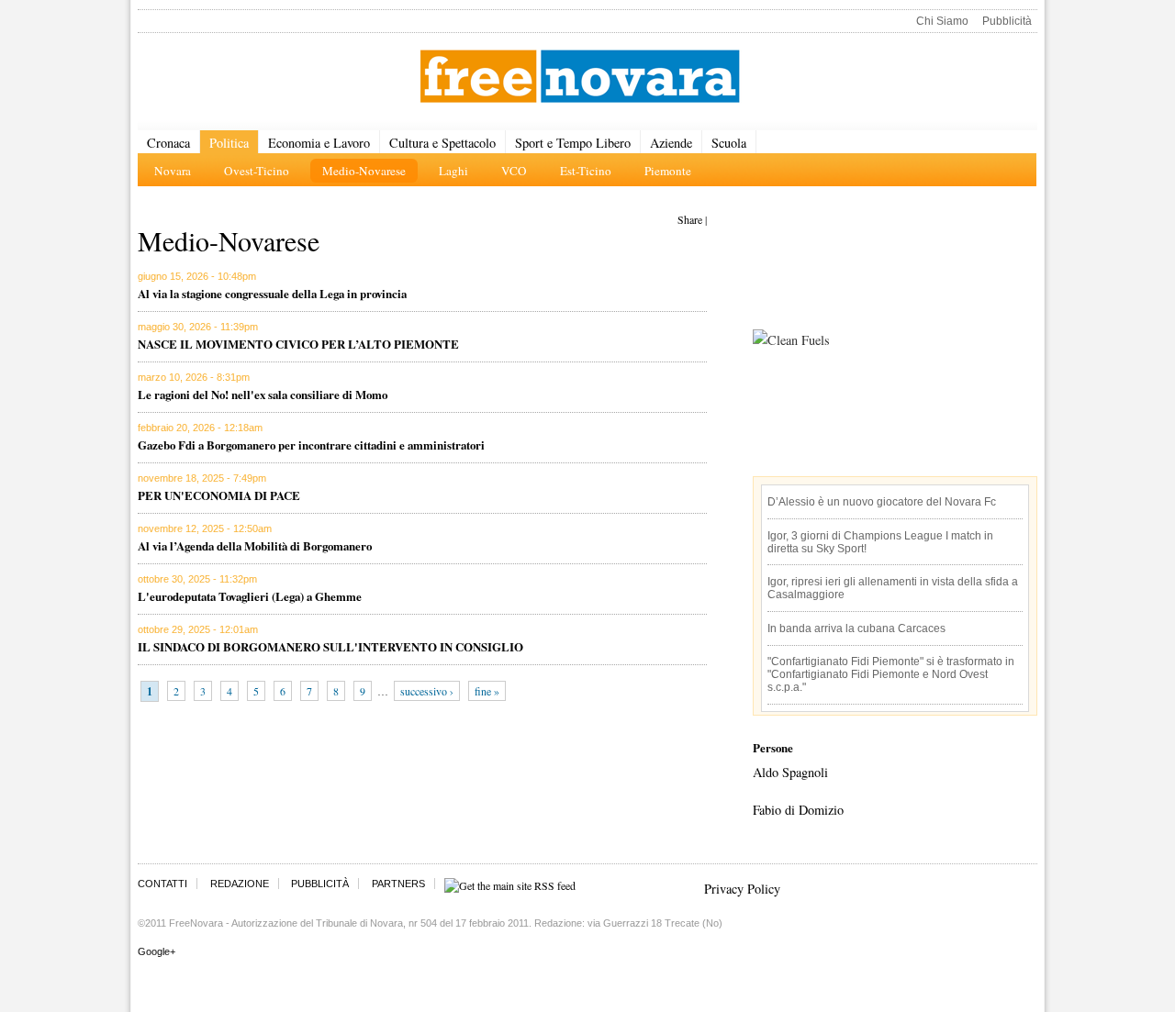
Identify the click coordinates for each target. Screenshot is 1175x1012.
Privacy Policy (742, 888)
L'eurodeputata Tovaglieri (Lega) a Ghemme (250, 596)
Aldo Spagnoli (790, 772)
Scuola (728, 142)
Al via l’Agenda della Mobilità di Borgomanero (255, 545)
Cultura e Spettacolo (442, 142)
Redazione (239, 883)
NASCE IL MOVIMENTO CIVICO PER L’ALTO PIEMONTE (298, 343)
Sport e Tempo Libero (573, 142)
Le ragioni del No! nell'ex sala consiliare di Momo (262, 394)
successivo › (426, 691)
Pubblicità (1007, 21)
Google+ (156, 951)
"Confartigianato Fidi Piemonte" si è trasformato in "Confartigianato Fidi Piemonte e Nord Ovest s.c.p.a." (890, 674)
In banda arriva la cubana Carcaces (856, 628)
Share (689, 219)
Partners (398, 883)
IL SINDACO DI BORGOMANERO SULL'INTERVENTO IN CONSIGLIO (330, 646)
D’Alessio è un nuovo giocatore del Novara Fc (881, 501)
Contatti (162, 883)
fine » (487, 691)
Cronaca (168, 142)
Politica (229, 142)
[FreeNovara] (580, 77)
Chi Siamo (942, 21)
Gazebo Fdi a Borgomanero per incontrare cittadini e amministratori (311, 444)
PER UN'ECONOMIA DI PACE (219, 495)
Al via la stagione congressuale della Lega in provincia (272, 293)
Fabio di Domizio (798, 809)
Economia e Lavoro (319, 142)
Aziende (671, 142)
